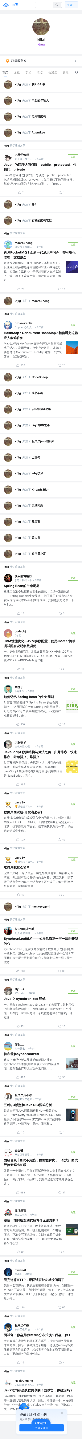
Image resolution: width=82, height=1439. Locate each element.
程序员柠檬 (22, 1325)
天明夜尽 (20, 742)
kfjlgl (18, 84)
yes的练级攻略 (41, 409)
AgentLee (38, 132)
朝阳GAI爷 (38, 84)
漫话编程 (20, 1210)
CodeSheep (40, 377)
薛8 (34, 204)
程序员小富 (39, 553)
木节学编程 (22, 155)
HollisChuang (24, 1380)
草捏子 (19, 687)
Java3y (20, 802)
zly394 (19, 989)
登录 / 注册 (41, 1427)
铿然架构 (37, 393)
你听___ (19, 1044)
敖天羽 (36, 521)
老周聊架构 (39, 116)
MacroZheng (23, 243)
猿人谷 (36, 537)
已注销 (36, 457)
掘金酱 (19, 1150)
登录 (69, 4)
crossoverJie (23, 323)
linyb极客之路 (41, 425)
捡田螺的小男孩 (25, 929)
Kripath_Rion (40, 489)
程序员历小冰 (23, 1095)
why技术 (37, 473)
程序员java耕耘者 (43, 441)
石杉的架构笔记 (42, 220)
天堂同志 (37, 505)
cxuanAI (20, 1270)
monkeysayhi (41, 906)
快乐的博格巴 (23, 576)
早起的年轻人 (40, 100)
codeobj (20, 631)
